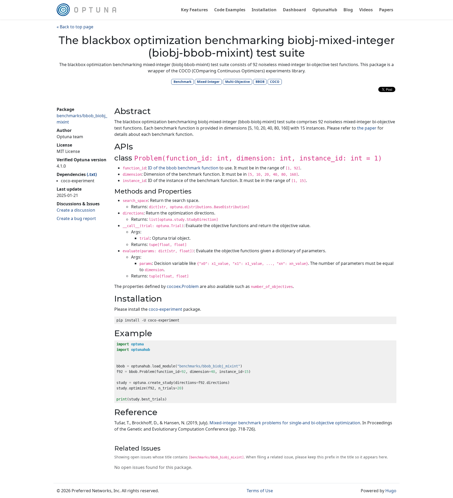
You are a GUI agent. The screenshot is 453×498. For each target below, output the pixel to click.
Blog (348, 10)
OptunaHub (324, 10)
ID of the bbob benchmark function (183, 168)
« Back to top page (75, 27)
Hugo (390, 491)
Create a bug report (76, 218)
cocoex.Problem (183, 286)
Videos (366, 10)
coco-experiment (165, 309)
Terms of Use (260, 491)
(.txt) (92, 174)
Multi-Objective (237, 81)
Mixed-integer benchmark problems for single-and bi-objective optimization (284, 423)
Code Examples (229, 10)
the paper (366, 128)
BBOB (260, 81)
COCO (274, 81)
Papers (386, 10)
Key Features (194, 10)
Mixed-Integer (208, 81)
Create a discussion (76, 210)
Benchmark (182, 81)
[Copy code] (391, 321)
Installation (264, 10)
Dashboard (294, 10)
